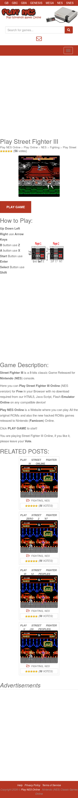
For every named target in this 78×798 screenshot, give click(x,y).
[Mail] (39, 38)
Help (20, 785)
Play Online (31, 147)
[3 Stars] (6, 151)
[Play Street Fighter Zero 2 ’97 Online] (39, 536)
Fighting (54, 147)
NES (60, 3)
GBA (24, 3)
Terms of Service (51, 785)
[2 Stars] (3, 151)
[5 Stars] (11, 151)
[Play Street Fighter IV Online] (39, 481)
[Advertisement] (39, 97)
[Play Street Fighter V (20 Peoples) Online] (39, 647)
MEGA (50, 3)
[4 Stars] (8, 151)
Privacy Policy (32, 785)
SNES (70, 3)
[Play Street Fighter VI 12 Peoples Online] (39, 591)
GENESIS (36, 3)
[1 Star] (1, 151)
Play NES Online (10, 147)
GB (7, 3)
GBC (15, 3)
